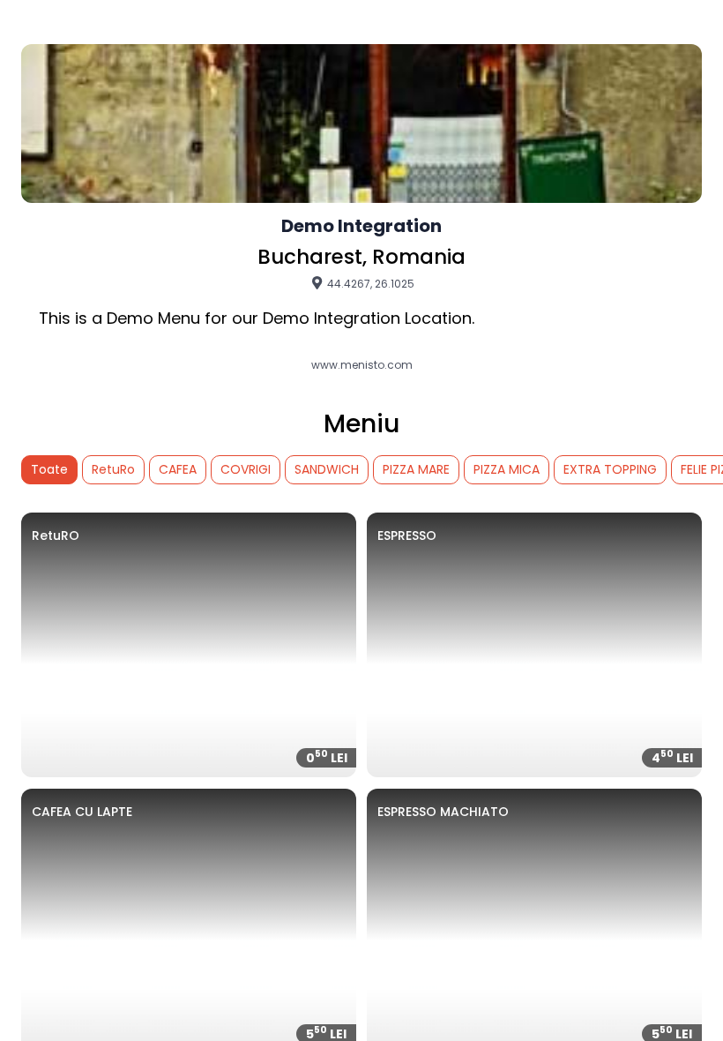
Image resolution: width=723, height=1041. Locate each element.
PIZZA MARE (416, 469)
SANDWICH (326, 469)
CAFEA (178, 469)
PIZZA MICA (506, 469)
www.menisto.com (362, 365)
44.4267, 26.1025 (369, 283)
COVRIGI (245, 469)
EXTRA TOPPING (610, 469)
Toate (49, 469)
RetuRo (113, 469)
